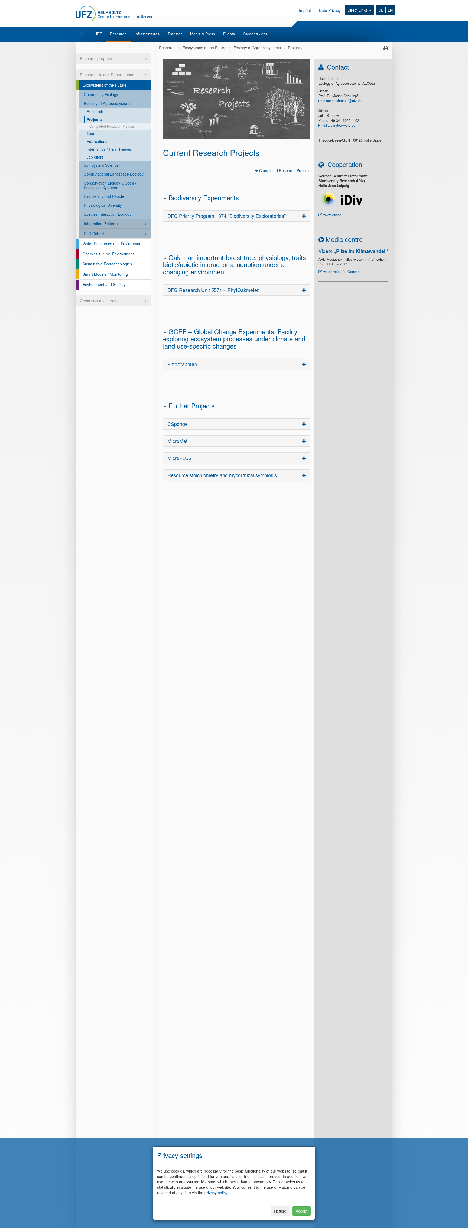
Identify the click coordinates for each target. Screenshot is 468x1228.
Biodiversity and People (104, 196)
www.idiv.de (332, 214)
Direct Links (358, 10)
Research (118, 34)
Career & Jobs (255, 34)
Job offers (95, 157)
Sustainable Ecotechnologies (107, 264)
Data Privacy (330, 10)
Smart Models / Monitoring (105, 274)
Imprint (305, 10)
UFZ (98, 34)
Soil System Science (101, 165)
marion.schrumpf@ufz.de (342, 100)
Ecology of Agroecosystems (107, 103)
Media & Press (202, 34)
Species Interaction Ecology (107, 214)
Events (229, 34)
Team (91, 133)
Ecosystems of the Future (104, 85)
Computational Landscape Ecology (114, 174)
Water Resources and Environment (112, 243)
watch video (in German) (342, 271)
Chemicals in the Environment (108, 254)
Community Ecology (101, 94)
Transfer (175, 34)
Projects (94, 119)
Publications (97, 141)
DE (381, 10)
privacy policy (215, 1192)
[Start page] (83, 34)
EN (390, 10)
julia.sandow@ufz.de (339, 125)
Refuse (280, 1211)
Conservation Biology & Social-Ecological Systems (110, 185)
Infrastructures (147, 34)
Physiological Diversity (103, 205)
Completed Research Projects (112, 126)
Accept (301, 1211)
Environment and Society (104, 284)
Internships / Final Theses (109, 149)
